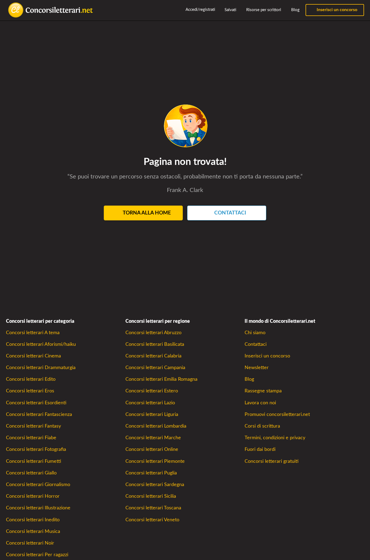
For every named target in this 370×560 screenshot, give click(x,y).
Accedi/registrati (200, 10)
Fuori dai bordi (260, 449)
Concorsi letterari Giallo (31, 473)
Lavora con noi (260, 403)
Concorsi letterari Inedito (33, 519)
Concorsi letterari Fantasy (33, 426)
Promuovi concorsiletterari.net (277, 414)
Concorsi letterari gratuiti (271, 461)
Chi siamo (255, 332)
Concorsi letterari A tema (33, 332)
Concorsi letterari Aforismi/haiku (41, 344)
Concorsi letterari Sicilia (150, 496)
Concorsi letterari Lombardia (155, 426)
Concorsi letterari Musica (33, 531)
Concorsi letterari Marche (153, 437)
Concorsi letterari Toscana (153, 508)
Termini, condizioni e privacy (275, 437)
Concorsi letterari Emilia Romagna (161, 379)
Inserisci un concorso (336, 10)
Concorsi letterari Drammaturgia (41, 367)
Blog (295, 10)
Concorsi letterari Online (151, 449)
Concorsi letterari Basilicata (154, 344)
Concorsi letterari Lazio (150, 403)
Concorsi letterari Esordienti (36, 403)
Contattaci (256, 344)
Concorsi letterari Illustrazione (38, 508)
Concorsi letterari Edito (31, 379)
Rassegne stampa (263, 391)
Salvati (229, 10)
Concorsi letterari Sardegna (154, 484)
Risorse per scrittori (263, 10)
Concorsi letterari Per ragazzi (37, 554)
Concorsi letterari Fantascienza (39, 414)
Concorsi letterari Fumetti (33, 461)
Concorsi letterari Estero (151, 391)
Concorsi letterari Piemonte (155, 461)
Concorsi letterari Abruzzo (153, 332)
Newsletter (257, 367)
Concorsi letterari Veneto (152, 519)
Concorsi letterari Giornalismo (38, 484)
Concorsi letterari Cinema (33, 356)
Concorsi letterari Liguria (151, 414)
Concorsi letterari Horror (33, 496)
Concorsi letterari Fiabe (31, 437)
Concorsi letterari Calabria (153, 356)
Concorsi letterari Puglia (151, 473)
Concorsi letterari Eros (30, 391)
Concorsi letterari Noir (30, 543)
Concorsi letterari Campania (155, 367)
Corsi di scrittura (262, 426)
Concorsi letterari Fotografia (36, 449)
